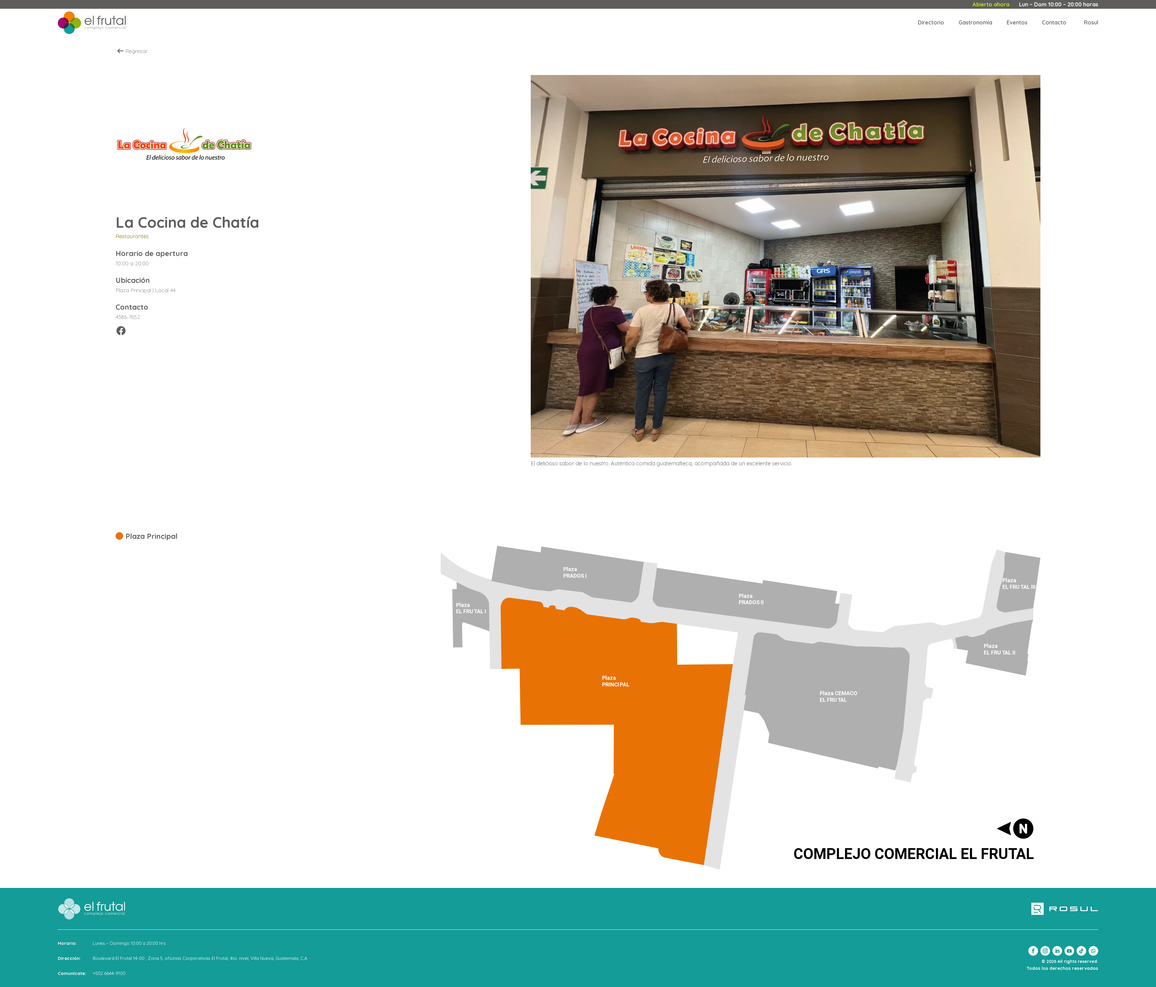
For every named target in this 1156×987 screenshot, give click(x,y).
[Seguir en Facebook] (1033, 951)
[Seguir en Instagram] (1045, 951)
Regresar (136, 51)
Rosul (1091, 22)
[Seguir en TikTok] (1081, 951)
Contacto (1054, 22)
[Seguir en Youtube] (1069, 951)
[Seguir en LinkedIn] (1057, 951)
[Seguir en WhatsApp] (1093, 951)
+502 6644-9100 (109, 973)
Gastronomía (975, 22)
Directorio (931, 22)
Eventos (1017, 22)
